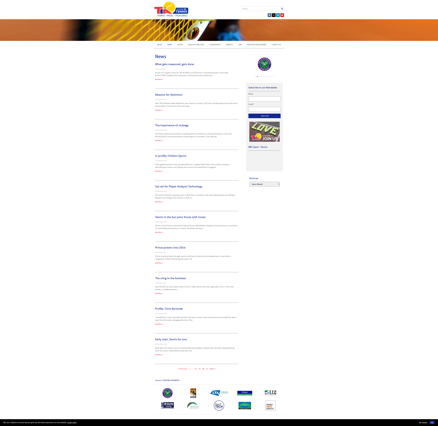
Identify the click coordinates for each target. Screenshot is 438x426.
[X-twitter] (274, 15)
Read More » (159, 79)
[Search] (282, 8)
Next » (212, 368)
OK (432, 422)
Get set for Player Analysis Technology (178, 186)
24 (195, 368)
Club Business (215, 45)
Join (240, 45)
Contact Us (276, 45)
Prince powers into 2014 (170, 247)
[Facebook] (269, 15)
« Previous (182, 368)
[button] (255, 76)
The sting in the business (170, 278)
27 (207, 368)
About (159, 45)
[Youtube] (282, 15)
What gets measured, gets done (174, 64)
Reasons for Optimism (168, 94)
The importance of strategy (172, 125)
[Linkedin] (278, 15)
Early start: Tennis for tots (171, 339)
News (169, 45)
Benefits (229, 45)
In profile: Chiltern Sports (170, 155)
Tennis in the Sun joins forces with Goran (180, 217)
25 (199, 368)
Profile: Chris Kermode (169, 308)
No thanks (423, 422)
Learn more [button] (72, 422)
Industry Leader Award (256, 45)
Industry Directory (196, 45)
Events (180, 45)
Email (250, 104)
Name (250, 94)
